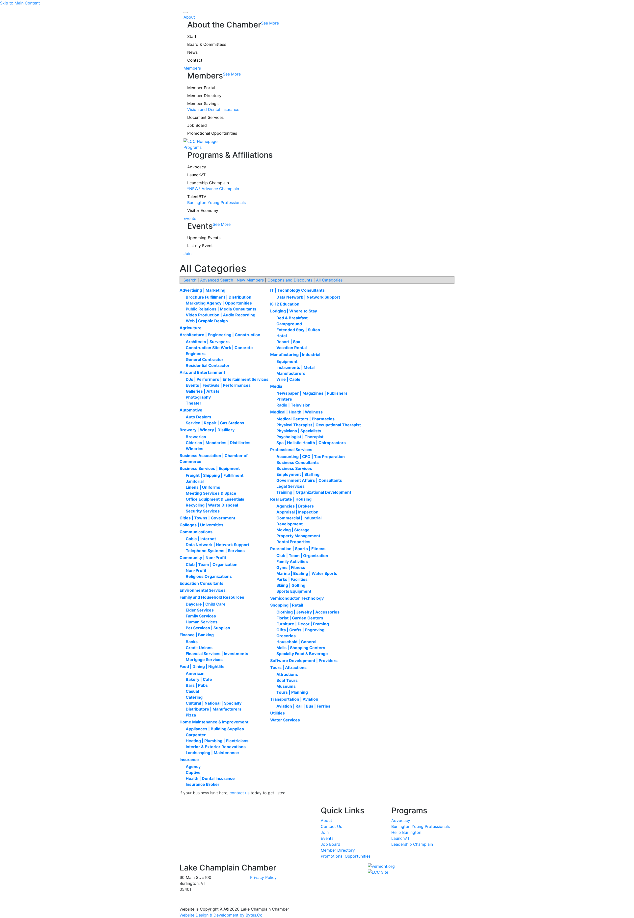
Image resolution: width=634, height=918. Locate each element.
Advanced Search (216, 280)
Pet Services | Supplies (208, 627)
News (192, 52)
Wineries (194, 448)
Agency (193, 766)
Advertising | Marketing (202, 290)
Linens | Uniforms (203, 487)
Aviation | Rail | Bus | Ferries (303, 706)
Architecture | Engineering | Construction (220, 334)
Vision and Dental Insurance (213, 109)
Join (187, 253)
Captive (193, 772)
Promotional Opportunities (212, 133)
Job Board (197, 125)
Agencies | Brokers (295, 506)
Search (190, 280)
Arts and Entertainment (202, 372)
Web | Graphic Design (207, 320)
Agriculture (191, 327)
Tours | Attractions (288, 667)
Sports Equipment (293, 591)
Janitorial (195, 481)
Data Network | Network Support (217, 544)
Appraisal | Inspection (297, 512)
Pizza (191, 715)
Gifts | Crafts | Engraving (300, 629)
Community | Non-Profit (203, 557)
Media (276, 386)
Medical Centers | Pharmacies (305, 418)
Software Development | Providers (304, 660)
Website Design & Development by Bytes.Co (221, 915)
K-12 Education (284, 304)
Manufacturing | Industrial (295, 354)
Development (289, 523)
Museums (286, 686)
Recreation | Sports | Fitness (297, 548)
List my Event (200, 245)
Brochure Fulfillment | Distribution (218, 297)
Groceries (286, 635)
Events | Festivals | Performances (218, 385)
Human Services (201, 621)
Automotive (191, 410)
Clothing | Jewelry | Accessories (308, 612)
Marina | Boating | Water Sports (306, 573)
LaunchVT (196, 174)
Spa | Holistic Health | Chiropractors (311, 442)
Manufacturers (290, 373)
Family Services (201, 615)
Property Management (298, 535)
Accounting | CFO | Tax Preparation (310, 456)
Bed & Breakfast (292, 317)
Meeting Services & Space (211, 493)
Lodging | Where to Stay (293, 310)
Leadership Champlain (208, 182)
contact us (239, 792)
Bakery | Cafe (199, 679)
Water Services (285, 719)
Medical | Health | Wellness (296, 411)
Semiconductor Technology (297, 598)
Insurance (189, 759)
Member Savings (202, 103)
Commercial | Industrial (298, 517)
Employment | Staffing (297, 474)
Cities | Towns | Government (207, 517)
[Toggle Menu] (185, 12)
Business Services (294, 468)
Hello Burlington (406, 832)
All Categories (329, 280)
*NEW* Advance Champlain (213, 188)
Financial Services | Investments (217, 653)
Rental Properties (293, 541)
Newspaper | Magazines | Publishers (311, 393)
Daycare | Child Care (206, 604)
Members (192, 68)
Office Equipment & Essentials (215, 499)
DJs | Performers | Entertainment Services (227, 379)
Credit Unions (199, 647)
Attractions (287, 674)
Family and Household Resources (212, 597)
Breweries (196, 436)
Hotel (281, 335)
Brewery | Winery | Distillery (207, 429)
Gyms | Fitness (290, 567)
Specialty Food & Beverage (302, 653)
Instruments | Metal (295, 367)
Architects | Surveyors (208, 341)
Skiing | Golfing (290, 585)
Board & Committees (206, 44)
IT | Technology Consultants (297, 290)
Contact (194, 60)
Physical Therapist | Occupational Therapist (318, 424)
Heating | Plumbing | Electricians (217, 740)
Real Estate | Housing (291, 499)
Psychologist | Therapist (299, 436)
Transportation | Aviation (294, 699)
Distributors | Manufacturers (213, 709)
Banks (192, 641)
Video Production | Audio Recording (220, 314)
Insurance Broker (202, 784)
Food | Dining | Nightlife (202, 666)
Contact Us (331, 826)
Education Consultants (201, 583)
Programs (193, 147)
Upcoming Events (203, 237)
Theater (193, 403)
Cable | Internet (201, 538)
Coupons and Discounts (289, 280)
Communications (196, 531)
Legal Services (290, 486)
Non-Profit (196, 570)
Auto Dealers (198, 416)
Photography (198, 397)
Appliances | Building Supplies (215, 728)
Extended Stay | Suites (298, 329)
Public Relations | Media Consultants (221, 308)
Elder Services (200, 610)
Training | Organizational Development (313, 492)
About (189, 17)
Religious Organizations (209, 576)
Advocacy (196, 166)
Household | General (296, 641)
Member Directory (204, 95)
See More (270, 23)
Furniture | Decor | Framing (302, 623)
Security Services (203, 511)
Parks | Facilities (292, 579)
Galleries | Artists (202, 391)
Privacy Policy (263, 877)
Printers (284, 399)
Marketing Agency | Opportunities (219, 303)
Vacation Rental (291, 347)
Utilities (277, 713)
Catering (194, 697)
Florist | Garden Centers (299, 617)
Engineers (196, 353)
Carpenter (196, 734)
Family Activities (292, 561)
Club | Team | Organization (212, 564)
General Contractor (204, 359)
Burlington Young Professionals (216, 202)
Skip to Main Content (20, 2)
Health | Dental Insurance (210, 778)
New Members (250, 280)
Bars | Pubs (197, 685)
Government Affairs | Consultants (309, 480)
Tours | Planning (292, 692)
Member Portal (201, 87)
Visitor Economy (202, 210)
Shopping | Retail (286, 605)
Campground (289, 323)
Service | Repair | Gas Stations (215, 422)
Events (190, 218)
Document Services (205, 117)
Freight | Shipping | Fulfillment (214, 475)
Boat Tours (287, 680)
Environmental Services (203, 590)
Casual (192, 691)
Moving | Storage (293, 529)
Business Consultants (297, 462)
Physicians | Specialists (298, 430)
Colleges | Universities (201, 524)
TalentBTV (196, 196)
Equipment (286, 361)
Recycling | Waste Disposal (212, 505)
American (195, 673)
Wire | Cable (288, 379)
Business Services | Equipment (210, 468)
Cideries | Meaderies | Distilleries (218, 442)
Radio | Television (293, 405)
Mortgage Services (204, 659)
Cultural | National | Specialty (213, 703)
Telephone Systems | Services (215, 550)
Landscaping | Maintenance (212, 752)
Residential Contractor (208, 365)
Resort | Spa (288, 341)
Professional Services (291, 449)
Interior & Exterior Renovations (216, 746)
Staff (191, 36)
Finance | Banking (197, 634)
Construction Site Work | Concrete (219, 347)
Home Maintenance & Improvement (214, 721)
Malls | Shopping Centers (300, 647)
